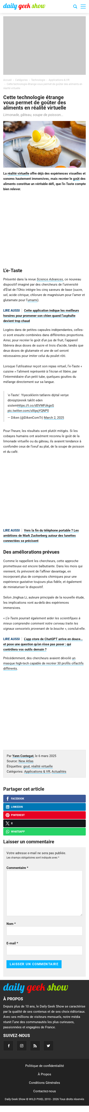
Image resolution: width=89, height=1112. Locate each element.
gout (26, 766)
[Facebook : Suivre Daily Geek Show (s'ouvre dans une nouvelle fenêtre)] (8, 1046)
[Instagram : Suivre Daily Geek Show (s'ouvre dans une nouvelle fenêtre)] (22, 1046)
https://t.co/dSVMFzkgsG (35, 405)
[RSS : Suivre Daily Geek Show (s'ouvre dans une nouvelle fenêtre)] (35, 1046)
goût (76, 179)
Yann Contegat (22, 756)
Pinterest (18, 815)
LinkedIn (17, 806)
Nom (11, 924)
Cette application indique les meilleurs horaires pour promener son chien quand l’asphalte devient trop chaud (41, 316)
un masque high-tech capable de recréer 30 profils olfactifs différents (43, 663)
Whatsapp (18, 831)
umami (32, 300)
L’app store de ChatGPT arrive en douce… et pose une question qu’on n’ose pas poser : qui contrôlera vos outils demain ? (43, 644)
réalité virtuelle (18, 173)
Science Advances (50, 279)
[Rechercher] (75, 7)
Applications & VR (37, 771)
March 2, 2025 (54, 418)
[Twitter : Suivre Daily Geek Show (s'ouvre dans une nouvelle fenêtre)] (48, 1046)
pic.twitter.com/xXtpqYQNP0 (28, 411)
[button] (83, 6)
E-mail (12, 943)
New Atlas (26, 761)
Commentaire (17, 868)
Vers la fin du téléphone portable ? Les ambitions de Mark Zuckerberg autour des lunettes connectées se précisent (41, 535)
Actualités (59, 771)
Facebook (17, 798)
